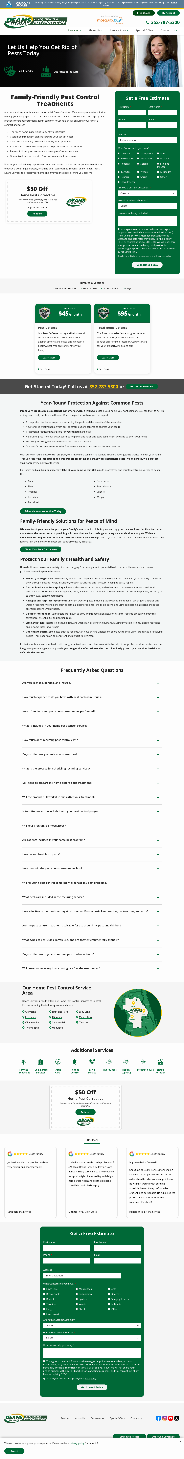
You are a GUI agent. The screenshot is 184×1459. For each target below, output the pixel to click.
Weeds (144, 171)
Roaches (164, 158)
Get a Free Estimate (141, 386)
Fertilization (146, 158)
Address (122, 134)
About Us (94, 30)
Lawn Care (126, 153)
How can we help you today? (133, 213)
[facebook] (159, 1418)
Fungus (125, 177)
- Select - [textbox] (124, 205)
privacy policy (165, 256)
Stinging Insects (163, 165)
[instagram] (165, 1418)
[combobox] (147, 206)
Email (151, 119)
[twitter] (177, 1418)
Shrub (143, 177)
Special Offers (144, 30)
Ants (162, 153)
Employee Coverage (163, 1436)
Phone (121, 119)
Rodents (125, 163)
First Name (124, 106)
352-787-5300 (165, 22)
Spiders (144, 163)
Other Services (111, 288)
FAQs (128, 288)
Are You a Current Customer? (133, 187)
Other (163, 177)
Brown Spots (128, 158)
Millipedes (165, 171)
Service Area (118, 30)
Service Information (66, 288)
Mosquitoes (146, 153)
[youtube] (171, 1418)
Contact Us (168, 30)
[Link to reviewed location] (30, 1153)
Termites (126, 171)
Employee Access (129, 1436)
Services (73, 30)
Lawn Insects (128, 182)
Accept (14, 1451)
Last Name (154, 106)
